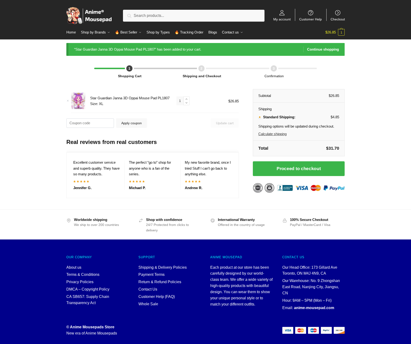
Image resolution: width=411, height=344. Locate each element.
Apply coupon (131, 123)
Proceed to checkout (299, 168)
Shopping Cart (130, 76)
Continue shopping (323, 49)
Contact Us (147, 289)
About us (73, 267)
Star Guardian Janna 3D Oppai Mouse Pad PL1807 (130, 98)
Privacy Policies (79, 282)
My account (282, 19)
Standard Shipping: (279, 117)
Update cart (225, 123)
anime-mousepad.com (314, 308)
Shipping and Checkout (202, 76)
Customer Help (310, 19)
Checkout (338, 19)
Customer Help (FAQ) (156, 297)
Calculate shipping (272, 134)
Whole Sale (148, 304)
